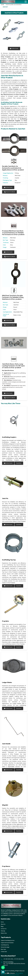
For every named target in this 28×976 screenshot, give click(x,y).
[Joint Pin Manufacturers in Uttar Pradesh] (14, 482)
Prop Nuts (5, 621)
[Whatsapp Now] (3, 967)
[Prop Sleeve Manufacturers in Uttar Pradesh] (14, 850)
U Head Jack (4, 951)
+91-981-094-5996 (8, 959)
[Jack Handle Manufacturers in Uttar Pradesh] (14, 727)
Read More (18, 463)
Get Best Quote (8, 187)
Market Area (4, 933)
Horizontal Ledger (5, 947)
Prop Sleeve (6, 866)
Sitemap (3, 931)
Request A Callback (10, 191)
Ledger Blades (7, 682)
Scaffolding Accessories (13, 4)
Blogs (2, 926)
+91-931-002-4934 (19, 959)
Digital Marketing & (5, 974)
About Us (3, 924)
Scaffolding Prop (5, 945)
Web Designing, (19, 973)
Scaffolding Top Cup (9, 560)
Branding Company (14, 974)
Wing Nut (5, 805)
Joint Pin (5, 498)
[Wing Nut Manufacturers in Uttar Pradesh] (14, 788)
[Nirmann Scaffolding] (8, 1)
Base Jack (3, 949)
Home (2, 4)
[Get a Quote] (3, 972)
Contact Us (3, 928)
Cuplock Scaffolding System (7, 940)
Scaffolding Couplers (9, 437)
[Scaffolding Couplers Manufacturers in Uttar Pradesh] (14, 420)
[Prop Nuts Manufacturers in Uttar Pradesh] (14, 604)
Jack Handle (6, 744)
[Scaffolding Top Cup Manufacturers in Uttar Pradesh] (14, 543)
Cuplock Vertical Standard (7, 942)
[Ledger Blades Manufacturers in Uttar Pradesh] (14, 666)
